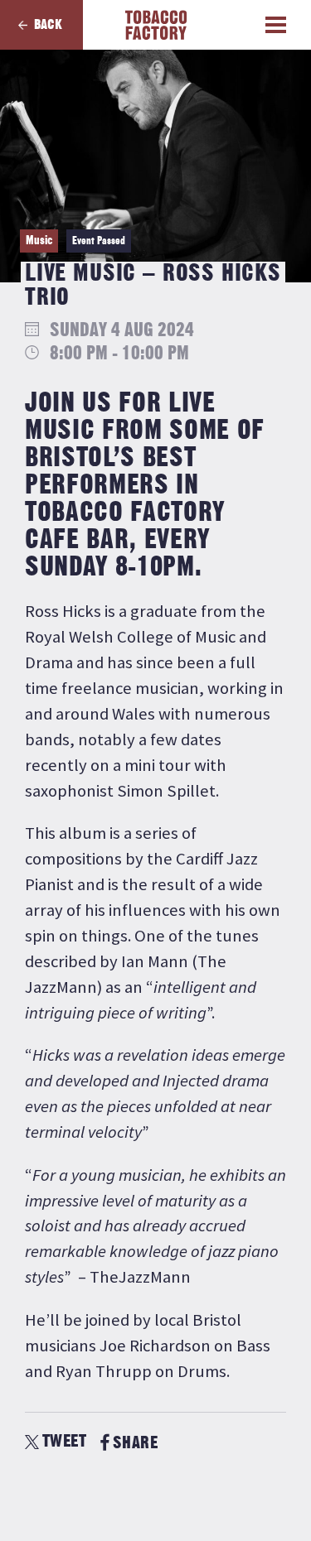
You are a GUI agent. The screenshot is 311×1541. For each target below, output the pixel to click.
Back (48, 24)
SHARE (135, 1443)
